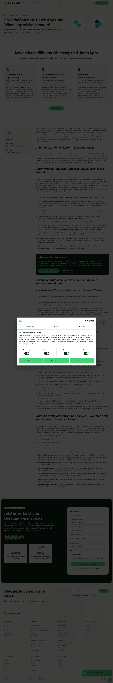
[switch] (46, 353)
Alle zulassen (82, 361)
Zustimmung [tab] (30, 326)
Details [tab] (56, 326)
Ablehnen (31, 361)
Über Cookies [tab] (83, 326)
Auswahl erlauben (56, 361)
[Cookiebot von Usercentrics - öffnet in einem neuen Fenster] (86, 321)
